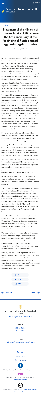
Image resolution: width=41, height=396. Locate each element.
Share (19, 275)
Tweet (20, 279)
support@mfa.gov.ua (20, 379)
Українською (22, 360)
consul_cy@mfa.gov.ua (27, 342)
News (6, 25)
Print (19, 284)
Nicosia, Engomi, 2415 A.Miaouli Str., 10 (21, 317)
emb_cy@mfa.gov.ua (13, 342)
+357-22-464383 (21, 331)
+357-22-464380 (21, 328)
